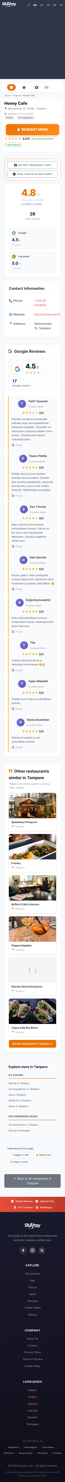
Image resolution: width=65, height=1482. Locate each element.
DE (54, 5)
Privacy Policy (32, 1352)
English (32, 1396)
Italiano (32, 1390)
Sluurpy (32, 1314)
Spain (32, 1294)
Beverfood (9, 1453)
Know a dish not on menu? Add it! (34, 174)
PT (61, 5)
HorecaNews (48, 1447)
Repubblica (13, 1447)
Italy (32, 1280)
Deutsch (32, 1417)
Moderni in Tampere (20, 1100)
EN (35, 5)
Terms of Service (32, 1359)
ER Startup (43, 1453)
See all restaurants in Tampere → (32, 1043)
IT (29, 5)
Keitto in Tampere (18, 1106)
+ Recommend (13, 145)
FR (48, 5)
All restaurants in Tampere (23, 1124)
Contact (32, 1345)
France (33, 1287)
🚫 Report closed (19, 1162)
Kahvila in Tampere (19, 1083)
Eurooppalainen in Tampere (24, 1089)
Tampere (16, 95)
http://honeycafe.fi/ (47, 314)
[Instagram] (32, 1250)
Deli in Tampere (17, 1094)
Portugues (33, 1424)
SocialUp (57, 1453)
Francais (33, 1410)
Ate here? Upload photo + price (34, 165)
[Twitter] (42, 1250)
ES (41, 5)
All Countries (32, 1273)
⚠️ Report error (43, 1154)
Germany (32, 1300)
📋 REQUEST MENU (32, 129)
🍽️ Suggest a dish (19, 1154)
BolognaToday (25, 1453)
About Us (32, 1338)
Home (7, 95)
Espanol (32, 1403)
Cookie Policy (32, 1365)
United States (33, 1307)
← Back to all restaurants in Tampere (32, 1181)
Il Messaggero (30, 1447)
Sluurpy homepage (19, 1130)
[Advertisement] (32, 42)
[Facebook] (23, 1250)
